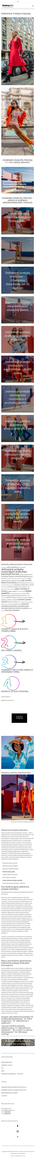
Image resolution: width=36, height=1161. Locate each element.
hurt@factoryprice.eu (9, 1110)
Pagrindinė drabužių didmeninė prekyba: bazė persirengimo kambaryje (18, 1042)
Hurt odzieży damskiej (19, 162)
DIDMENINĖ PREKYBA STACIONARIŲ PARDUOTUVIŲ (13, 1090)
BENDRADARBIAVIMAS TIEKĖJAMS (9, 1093)
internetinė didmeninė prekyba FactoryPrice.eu (16, 578)
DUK (2, 1068)
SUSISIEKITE (4, 1096)
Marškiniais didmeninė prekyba (10, 869)
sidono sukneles (22, 593)
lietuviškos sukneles (20, 585)
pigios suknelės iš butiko (15, 589)
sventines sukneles (13, 602)
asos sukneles (4, 567)
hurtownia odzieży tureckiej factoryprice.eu (15, 576)
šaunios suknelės (12, 610)
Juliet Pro (13, 1155)
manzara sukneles (13, 587)
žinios (3, 1071)
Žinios (18, 1035)
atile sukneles (12, 567)
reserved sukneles (21, 591)
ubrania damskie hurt (15, 604)
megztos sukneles (22, 587)
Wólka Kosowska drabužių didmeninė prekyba (15, 607)
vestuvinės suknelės (16, 606)
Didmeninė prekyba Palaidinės (10, 866)
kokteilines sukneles (9, 585)
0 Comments (22, 1051)
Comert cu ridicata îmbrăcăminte (16, 1031)
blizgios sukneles (21, 567)
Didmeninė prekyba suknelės (10, 863)
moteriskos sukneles (9, 589)
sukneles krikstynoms (11, 597)
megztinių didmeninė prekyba (10, 874)
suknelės (20, 599)
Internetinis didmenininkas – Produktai (12, 1074)
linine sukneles (4, 586)
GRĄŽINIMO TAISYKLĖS (6, 1065)
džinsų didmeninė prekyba (9, 877)
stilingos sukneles (11, 595)
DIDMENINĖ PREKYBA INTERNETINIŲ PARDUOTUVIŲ (13, 1087)
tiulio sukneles (21, 602)
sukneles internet (21, 595)
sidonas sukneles (14, 593)
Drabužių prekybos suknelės (26, 574)
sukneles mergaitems (23, 597)
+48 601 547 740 (7, 1108)
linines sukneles (30, 585)
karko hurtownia (20, 583)
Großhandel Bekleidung (11, 1018)
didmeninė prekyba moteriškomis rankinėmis (14, 883)
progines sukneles (12, 591)
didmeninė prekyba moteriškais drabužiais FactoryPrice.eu (14, 572)
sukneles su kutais (12, 600)
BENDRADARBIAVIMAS (6, 1062)
